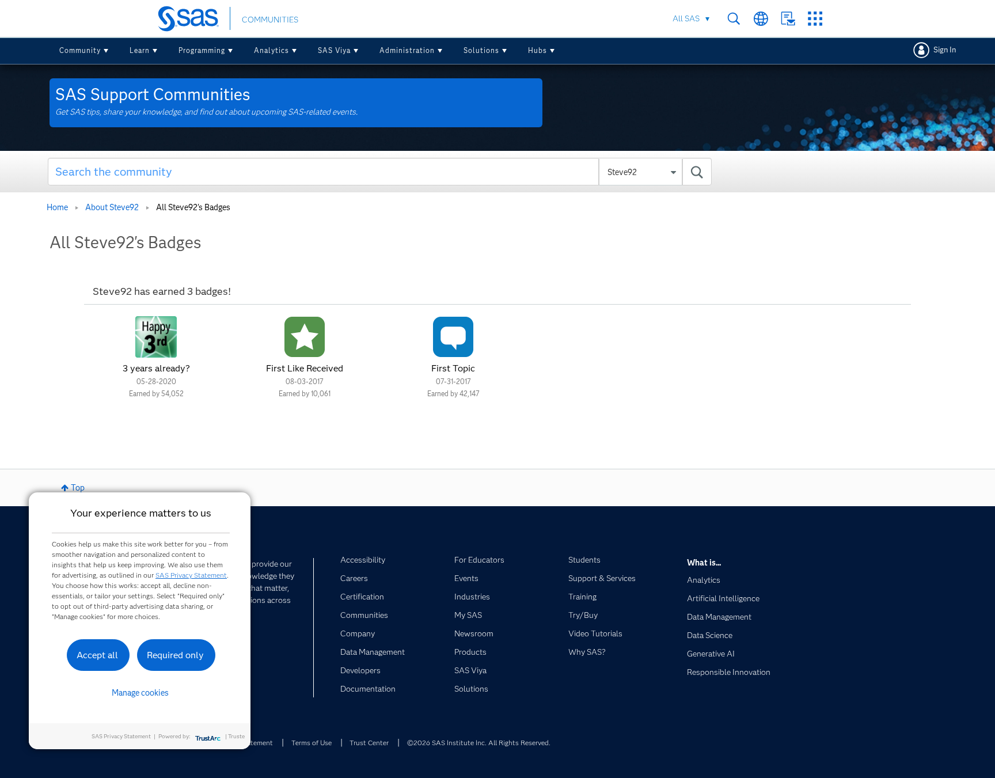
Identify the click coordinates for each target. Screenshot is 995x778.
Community (80, 50)
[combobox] (380, 171)
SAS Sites (815, 19)
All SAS (686, 18)
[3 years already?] (156, 337)
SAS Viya (334, 50)
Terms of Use (311, 742)
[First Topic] (453, 337)
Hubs (537, 50)
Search (734, 19)
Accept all (97, 655)
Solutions (481, 50)
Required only (175, 655)
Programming (202, 50)
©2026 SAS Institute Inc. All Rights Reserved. (478, 742)
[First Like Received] (304, 337)
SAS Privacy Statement (191, 575)
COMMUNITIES (270, 19)
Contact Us (788, 19)
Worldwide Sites (761, 19)
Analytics (271, 50)
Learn (140, 50)
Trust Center (369, 742)
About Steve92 (112, 207)
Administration (407, 50)
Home (57, 207)
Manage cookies (140, 693)
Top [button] (78, 488)
